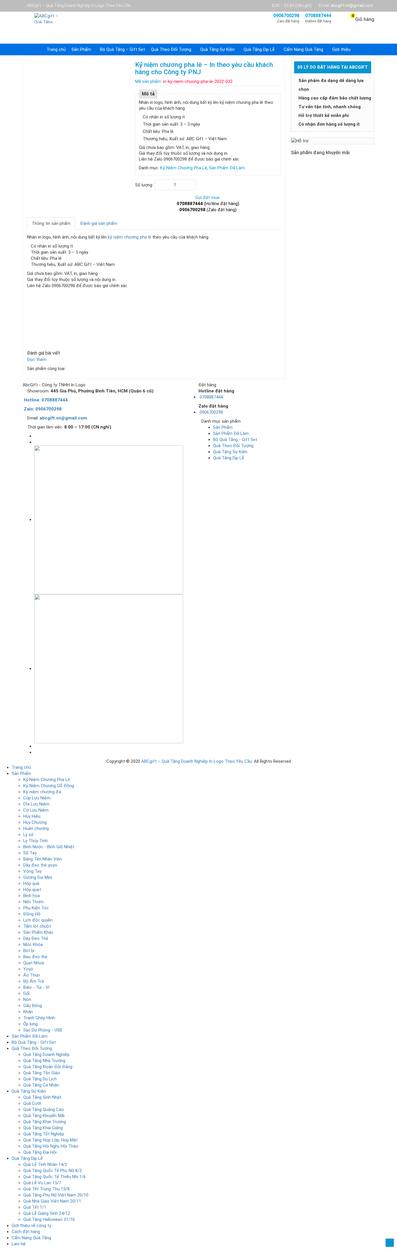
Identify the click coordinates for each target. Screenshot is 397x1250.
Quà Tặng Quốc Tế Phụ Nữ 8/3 (52, 1170)
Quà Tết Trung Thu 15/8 (46, 1189)
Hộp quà (31, 883)
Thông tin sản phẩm (51, 223)
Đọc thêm (37, 359)
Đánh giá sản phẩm (98, 223)
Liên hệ (19, 1244)
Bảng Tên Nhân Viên (42, 859)
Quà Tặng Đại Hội (40, 1152)
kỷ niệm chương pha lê (129, 237)
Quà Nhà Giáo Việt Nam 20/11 (52, 1201)
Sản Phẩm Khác (38, 932)
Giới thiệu (341, 49)
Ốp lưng (30, 1024)
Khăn (28, 1011)
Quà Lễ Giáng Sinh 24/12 (46, 1213)
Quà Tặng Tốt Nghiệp (43, 1134)
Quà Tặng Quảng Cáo (43, 1109)
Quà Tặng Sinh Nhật (42, 1097)
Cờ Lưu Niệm (36, 810)
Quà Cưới (32, 1103)
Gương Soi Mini (37, 877)
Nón (27, 999)
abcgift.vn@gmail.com (352, 5)
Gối (26, 993)
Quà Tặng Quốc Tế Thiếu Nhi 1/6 (54, 1176)
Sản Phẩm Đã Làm (231, 433)
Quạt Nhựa (33, 962)
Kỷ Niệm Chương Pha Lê (46, 779)
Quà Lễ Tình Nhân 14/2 (45, 1164)
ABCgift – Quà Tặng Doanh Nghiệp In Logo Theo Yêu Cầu (196, 761)
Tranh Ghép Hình (39, 1017)
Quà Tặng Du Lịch (40, 1079)
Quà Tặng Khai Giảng (43, 1127)
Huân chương (36, 828)
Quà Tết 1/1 (34, 1207)
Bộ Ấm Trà (33, 981)
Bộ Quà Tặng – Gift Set (122, 49)
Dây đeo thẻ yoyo (40, 865)
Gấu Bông (32, 1005)
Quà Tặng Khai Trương (44, 1121)
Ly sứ (28, 834)
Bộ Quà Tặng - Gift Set (235, 439)
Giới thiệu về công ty (31, 1225)
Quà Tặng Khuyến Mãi (44, 1115)
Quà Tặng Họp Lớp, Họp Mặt (50, 1140)
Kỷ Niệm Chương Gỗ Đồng (48, 785)
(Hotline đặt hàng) (208, 203)
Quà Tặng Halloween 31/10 (49, 1219)
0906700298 (211, 412)
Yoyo (28, 969)
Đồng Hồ (31, 914)
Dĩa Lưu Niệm (36, 804)
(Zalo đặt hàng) (208, 209)
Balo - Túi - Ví (36, 987)
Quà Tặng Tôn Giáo (41, 1072)
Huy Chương (35, 822)
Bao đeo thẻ (35, 956)
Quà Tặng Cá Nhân (41, 1085)
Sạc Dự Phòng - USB (42, 1030)
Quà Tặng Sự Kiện (217, 49)
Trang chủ (56, 49)
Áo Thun (31, 975)
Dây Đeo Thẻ (35, 938)
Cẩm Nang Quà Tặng (303, 49)
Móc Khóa (33, 944)
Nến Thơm (33, 901)
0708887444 (211, 397)
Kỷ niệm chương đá (42, 791)
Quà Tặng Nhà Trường (44, 1060)
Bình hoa (31, 895)
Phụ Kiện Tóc (36, 908)
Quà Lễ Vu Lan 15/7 (42, 1182)
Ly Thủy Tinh (35, 840)
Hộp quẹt (32, 889)
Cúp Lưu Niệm (37, 798)
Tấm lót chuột (37, 926)
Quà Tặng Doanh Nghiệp (46, 1054)
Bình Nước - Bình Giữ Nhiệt (48, 846)
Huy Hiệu (31, 816)
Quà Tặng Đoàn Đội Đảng (47, 1066)
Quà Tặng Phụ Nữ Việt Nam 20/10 (55, 1195)
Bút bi (28, 950)
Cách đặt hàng (26, 1231)
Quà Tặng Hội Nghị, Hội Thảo (50, 1146)
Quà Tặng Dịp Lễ (259, 49)
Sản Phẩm (81, 49)
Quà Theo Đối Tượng (171, 49)
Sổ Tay (30, 853)
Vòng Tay (32, 871)
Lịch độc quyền (38, 920)
